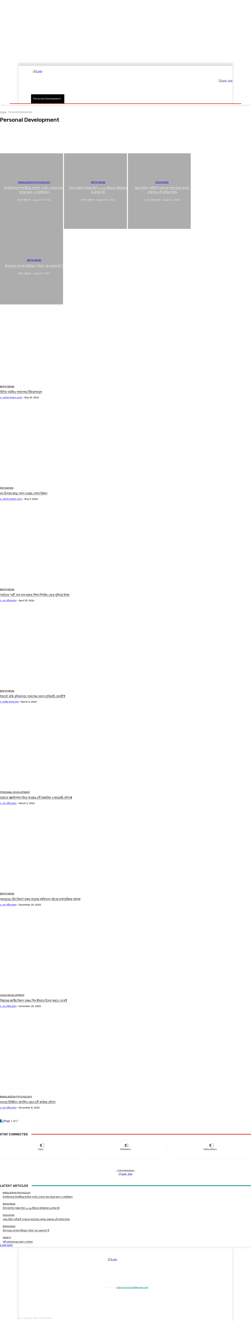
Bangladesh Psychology (19, 136)
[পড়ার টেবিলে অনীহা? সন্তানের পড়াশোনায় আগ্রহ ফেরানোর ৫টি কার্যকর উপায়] (159, 191)
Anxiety (12, 130)
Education (161, 182)
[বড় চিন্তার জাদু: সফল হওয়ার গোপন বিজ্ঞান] (64, 444)
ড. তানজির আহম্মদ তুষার (9, 701)
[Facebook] (22, 1296)
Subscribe (210, 1143)
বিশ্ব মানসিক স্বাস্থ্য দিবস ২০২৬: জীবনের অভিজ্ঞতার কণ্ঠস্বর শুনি (31, 1208)
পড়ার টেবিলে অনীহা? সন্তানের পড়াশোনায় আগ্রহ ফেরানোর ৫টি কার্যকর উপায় (36, 1219)
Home (3, 112)
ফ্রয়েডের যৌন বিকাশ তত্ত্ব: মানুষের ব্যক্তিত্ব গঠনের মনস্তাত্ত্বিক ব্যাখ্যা (40, 899)
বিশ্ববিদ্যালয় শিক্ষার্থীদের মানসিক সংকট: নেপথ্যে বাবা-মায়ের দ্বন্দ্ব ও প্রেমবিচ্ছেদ (38, 1197)
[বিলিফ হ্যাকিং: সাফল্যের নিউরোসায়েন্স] (64, 342)
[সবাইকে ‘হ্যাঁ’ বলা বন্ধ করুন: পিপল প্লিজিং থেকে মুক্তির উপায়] (64, 545)
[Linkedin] (42, 1296)
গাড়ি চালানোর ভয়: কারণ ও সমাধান (18, 1241)
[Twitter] (73, 1296)
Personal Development (15, 792)
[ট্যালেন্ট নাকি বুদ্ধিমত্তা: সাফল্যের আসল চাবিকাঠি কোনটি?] (64, 647)
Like (41, 1143)
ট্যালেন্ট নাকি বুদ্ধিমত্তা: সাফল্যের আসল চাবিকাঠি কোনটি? (32, 696)
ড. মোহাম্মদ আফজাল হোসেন (11, 397)
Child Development (17, 143)
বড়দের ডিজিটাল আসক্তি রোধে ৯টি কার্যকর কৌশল (27, 1102)
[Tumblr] (63, 1296)
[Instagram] (32, 1296)
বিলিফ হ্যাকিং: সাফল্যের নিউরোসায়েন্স (21, 392)
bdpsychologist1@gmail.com (132, 1287)
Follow (125, 1143)
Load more (6, 1245)
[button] (232, 98)
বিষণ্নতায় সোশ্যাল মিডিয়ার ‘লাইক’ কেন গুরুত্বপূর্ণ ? (26, 1230)
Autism (12, 133)
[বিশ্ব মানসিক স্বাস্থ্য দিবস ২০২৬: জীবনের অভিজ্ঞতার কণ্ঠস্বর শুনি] (95, 191)
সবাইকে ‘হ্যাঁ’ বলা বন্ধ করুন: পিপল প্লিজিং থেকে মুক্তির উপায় (34, 595)
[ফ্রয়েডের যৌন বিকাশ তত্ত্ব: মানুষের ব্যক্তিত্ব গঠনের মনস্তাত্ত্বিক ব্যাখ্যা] (64, 850)
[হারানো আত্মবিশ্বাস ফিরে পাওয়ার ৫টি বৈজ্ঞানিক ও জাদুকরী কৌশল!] (64, 748)
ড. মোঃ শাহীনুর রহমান (8, 600)
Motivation (6, 488)
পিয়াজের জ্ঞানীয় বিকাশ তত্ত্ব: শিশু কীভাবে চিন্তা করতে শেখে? (33, 1000)
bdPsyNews (14, 140)
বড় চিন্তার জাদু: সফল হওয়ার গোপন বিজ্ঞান (23, 493)
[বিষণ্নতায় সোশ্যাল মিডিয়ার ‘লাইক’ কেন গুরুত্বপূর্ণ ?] (31, 266)
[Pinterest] (53, 1296)
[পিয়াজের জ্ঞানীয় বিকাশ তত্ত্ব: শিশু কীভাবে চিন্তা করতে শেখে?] (64, 951)
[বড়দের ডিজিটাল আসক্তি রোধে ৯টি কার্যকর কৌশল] (64, 1053)
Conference (14, 146)
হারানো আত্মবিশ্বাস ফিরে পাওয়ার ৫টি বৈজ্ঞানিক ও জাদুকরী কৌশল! (36, 797)
